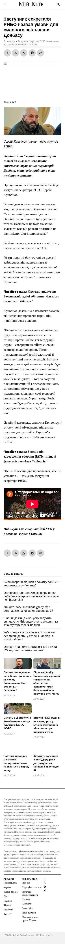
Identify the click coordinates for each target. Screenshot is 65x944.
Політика (8, 901)
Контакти (26, 903)
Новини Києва (10, 883)
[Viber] (40, 52)
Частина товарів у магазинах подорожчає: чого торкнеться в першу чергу (16, 762)
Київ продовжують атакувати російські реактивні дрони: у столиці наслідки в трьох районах (29, 636)
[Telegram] (32, 52)
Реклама (26, 899)
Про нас (26, 883)
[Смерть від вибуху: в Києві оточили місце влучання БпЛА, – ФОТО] (18, 708)
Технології (8, 909)
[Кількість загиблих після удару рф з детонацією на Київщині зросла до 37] (47, 746)
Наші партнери (29, 913)
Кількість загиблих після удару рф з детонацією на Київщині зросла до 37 (46, 762)
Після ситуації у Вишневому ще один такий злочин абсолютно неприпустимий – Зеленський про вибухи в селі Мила (46, 683)
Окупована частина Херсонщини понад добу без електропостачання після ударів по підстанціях (31, 596)
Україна (7, 887)
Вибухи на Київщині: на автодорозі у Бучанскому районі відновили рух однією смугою (46, 724)
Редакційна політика (31, 887)
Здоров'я (8, 914)
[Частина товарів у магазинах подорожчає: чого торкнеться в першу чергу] (18, 746)
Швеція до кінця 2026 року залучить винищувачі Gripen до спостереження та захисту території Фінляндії (31, 622)
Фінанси (7, 905)
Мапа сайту (27, 908)
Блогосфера (9, 41)
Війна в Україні (11, 892)
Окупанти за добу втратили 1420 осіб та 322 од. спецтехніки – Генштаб (30, 648)
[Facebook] (7, 52)
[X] (15, 52)
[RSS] (44, 882)
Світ (6, 896)
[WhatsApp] (23, 52)
